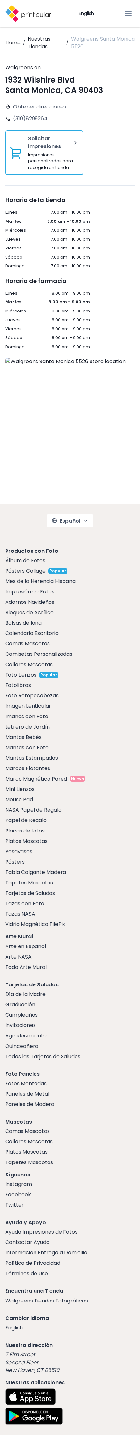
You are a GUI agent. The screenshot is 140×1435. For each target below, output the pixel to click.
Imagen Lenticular (28, 706)
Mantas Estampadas (31, 758)
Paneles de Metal (27, 1094)
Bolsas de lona (23, 623)
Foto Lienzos (20, 675)
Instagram (18, 1184)
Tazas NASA (20, 914)
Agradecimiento (26, 1035)
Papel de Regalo (26, 820)
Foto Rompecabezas (32, 695)
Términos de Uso (26, 1273)
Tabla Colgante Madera (35, 872)
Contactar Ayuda (27, 1242)
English (86, 13)
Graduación (20, 1004)
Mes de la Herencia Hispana (40, 581)
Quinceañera (21, 1046)
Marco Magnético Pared (36, 778)
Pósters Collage (25, 571)
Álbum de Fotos (25, 560)
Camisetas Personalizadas (38, 654)
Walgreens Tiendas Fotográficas (46, 1300)
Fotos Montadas (26, 1083)
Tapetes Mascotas (29, 882)
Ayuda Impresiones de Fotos (41, 1232)
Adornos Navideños (29, 602)
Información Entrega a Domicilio (46, 1252)
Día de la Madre (25, 994)
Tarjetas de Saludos (30, 893)
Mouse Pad (19, 799)
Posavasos (18, 851)
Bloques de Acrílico (29, 612)
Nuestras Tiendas (39, 42)
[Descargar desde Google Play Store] (34, 1416)
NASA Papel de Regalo (33, 810)
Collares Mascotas (29, 664)
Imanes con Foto (26, 716)
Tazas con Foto (24, 903)
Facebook (18, 1194)
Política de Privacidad (32, 1263)
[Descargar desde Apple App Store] (30, 1396)
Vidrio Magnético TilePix (35, 924)
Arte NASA (18, 956)
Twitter (14, 1205)
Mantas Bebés (23, 737)
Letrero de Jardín (27, 726)
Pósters (15, 862)
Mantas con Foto (27, 747)
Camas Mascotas (27, 643)
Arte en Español (25, 946)
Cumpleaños (21, 1015)
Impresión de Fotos (29, 591)
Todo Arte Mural (26, 967)
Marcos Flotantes (27, 768)
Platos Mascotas (26, 841)
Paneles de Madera (29, 1104)
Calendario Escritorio (32, 633)
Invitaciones (20, 1025)
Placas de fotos (25, 830)
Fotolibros (18, 685)
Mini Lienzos (20, 789)
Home (13, 42)
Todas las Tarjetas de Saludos (42, 1056)
